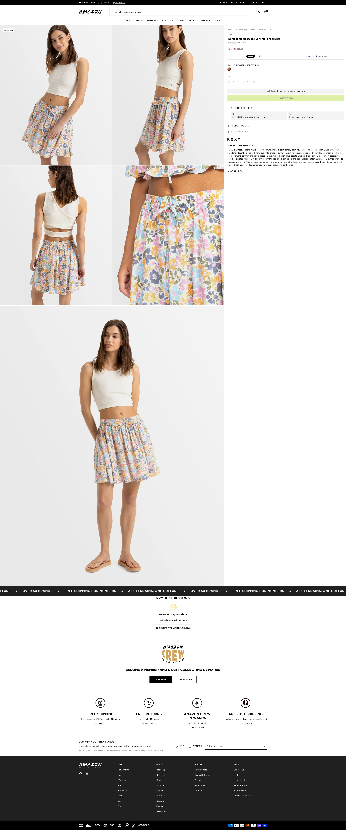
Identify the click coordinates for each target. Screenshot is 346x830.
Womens (122, 780)
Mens (120, 775)
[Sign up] (264, 746)
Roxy (229, 34)
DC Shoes (160, 786)
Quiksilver (160, 775)
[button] (259, 12)
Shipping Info (240, 791)
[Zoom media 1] (56, 95)
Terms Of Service (203, 775)
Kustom (160, 801)
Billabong (160, 770)
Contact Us (239, 770)
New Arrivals (123, 770)
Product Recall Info (243, 796)
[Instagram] (87, 773)
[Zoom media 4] (168, 235)
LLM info (199, 791)
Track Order (253, 3)
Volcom (159, 791)
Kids (120, 786)
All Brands (161, 811)
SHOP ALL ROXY (235, 171)
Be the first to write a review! (173, 628)
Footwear (122, 791)
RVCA (159, 796)
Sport (120, 796)
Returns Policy (240, 786)
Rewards (223, 3)
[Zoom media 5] (112, 446)
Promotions (200, 786)
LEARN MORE (100, 724)
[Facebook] (80, 773)
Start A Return (237, 3)
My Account (239, 780)
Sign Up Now (119, 3)
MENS (181, 746)
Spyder (159, 806)
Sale (120, 801)
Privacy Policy (201, 770)
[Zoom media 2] (168, 95)
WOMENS (197, 746)
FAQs (264, 3)
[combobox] (179, 12)
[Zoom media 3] (56, 235)
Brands (121, 806)
